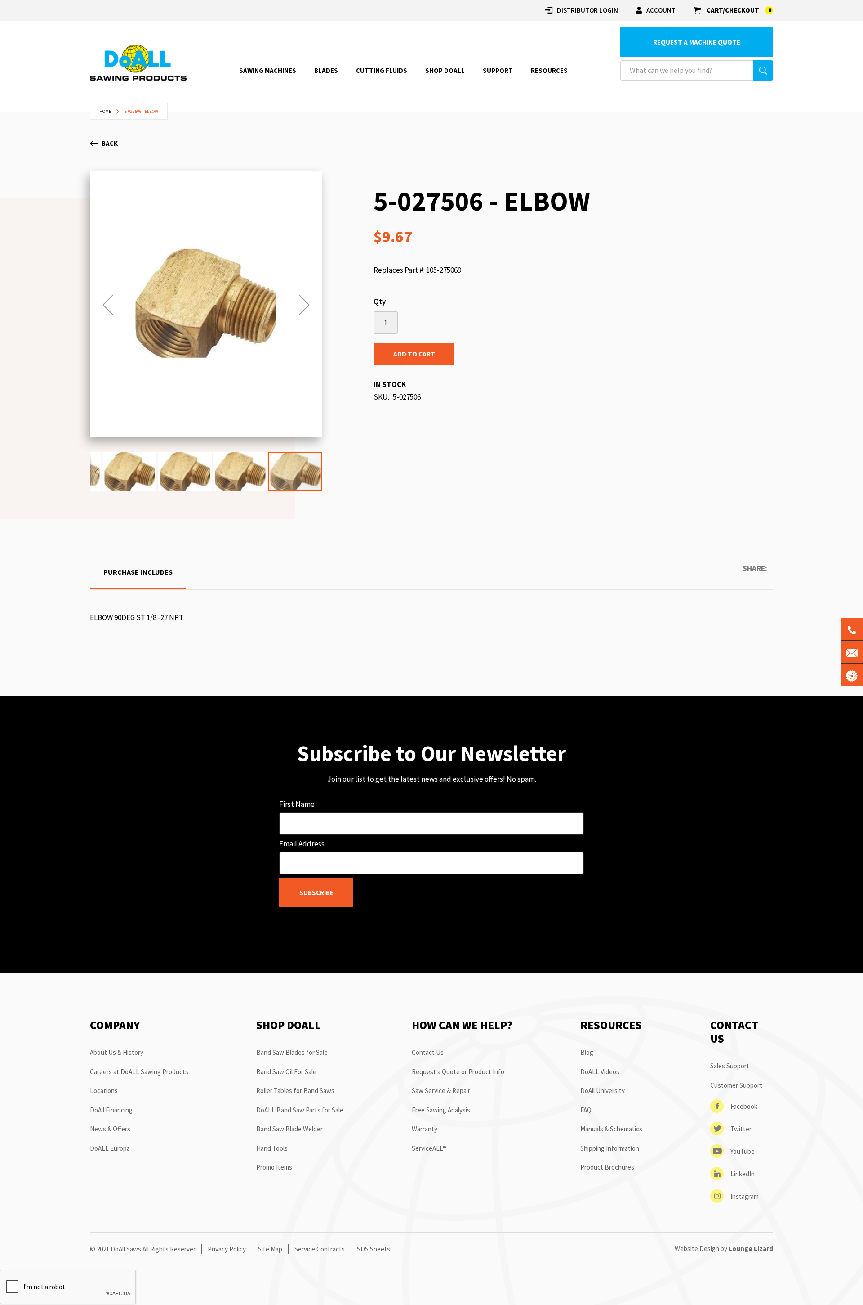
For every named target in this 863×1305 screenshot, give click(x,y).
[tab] (138, 572)
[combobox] (696, 70)
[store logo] (138, 63)
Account (661, 10)
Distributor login (587, 10)
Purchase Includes (138, 571)
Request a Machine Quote (696, 42)
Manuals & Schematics (611, 1129)
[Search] (763, 70)
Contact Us (428, 1052)
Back (110, 143)
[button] (108, 304)
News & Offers (110, 1129)
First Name (297, 804)
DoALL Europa (110, 1148)
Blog (586, 1052)
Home (105, 111)
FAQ (586, 1110)
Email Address (302, 844)
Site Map (270, 1249)
